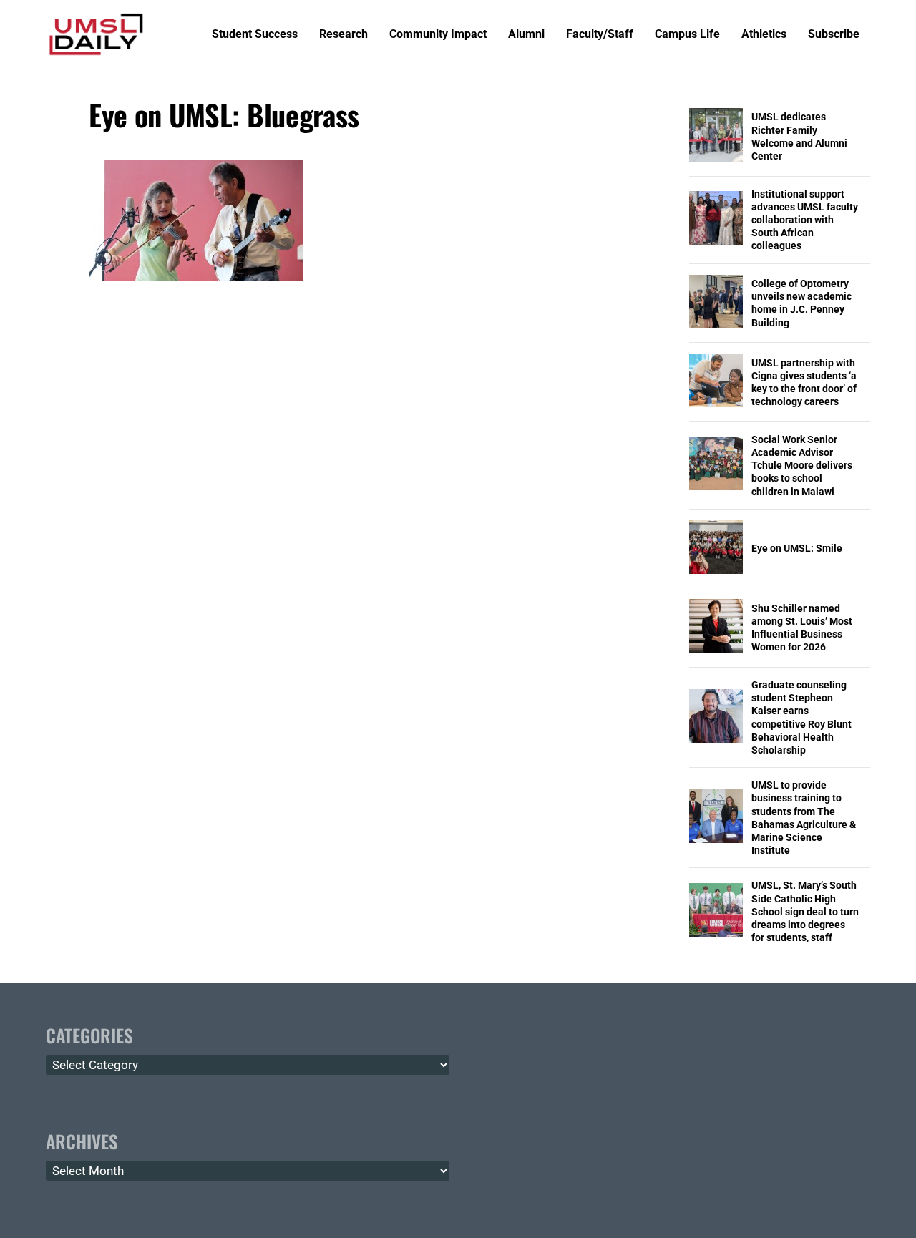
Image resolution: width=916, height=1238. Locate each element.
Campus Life (687, 35)
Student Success (255, 35)
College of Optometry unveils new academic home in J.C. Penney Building (801, 303)
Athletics (763, 35)
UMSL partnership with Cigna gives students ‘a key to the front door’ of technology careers (804, 382)
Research (343, 35)
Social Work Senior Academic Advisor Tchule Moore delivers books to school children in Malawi (801, 465)
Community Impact (438, 35)
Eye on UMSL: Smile (796, 548)
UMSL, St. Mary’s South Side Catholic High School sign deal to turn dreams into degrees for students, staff (805, 911)
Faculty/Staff (599, 35)
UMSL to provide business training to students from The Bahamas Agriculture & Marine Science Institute (803, 817)
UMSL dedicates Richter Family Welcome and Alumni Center (799, 136)
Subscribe (833, 35)
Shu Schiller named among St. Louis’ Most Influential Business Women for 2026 (801, 628)
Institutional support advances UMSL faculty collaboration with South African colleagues (804, 220)
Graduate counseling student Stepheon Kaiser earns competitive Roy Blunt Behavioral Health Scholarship (801, 717)
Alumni (526, 35)
